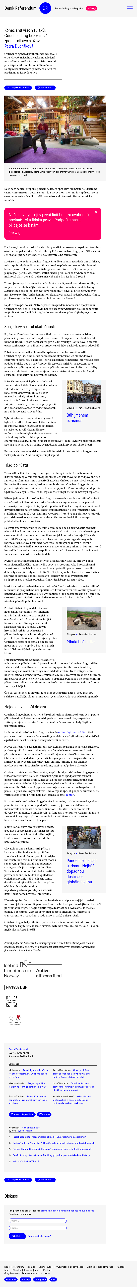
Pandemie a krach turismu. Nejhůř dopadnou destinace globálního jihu (82, 871)
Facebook (11, 1279)
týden (21, 1130)
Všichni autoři (46, 1266)
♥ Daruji (91, 8)
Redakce (31, 1266)
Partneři (47, 1270)
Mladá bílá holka (81, 642)
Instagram (40, 1279)
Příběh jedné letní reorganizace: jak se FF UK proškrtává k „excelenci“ (49, 1136)
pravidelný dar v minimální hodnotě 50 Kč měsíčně (67, 1210)
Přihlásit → (17, 1236)
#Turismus (44, 1114)
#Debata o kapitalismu (22, 1114)
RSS (53, 1279)
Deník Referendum (20, 8)
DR (45, 8)
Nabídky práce (105, 1266)
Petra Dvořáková (18, 46)
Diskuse (91, 1266)
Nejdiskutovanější (31, 1127)
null (37, 1270)
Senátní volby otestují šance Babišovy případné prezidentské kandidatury (51, 1155)
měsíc (29, 1130)
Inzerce (28, 1270)
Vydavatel (61, 1266)
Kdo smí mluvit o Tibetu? (26, 1161)
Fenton (70, 794)
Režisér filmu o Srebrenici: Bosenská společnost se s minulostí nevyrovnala (52, 1149)
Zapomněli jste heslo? (39, 1236)
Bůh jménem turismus (77, 417)
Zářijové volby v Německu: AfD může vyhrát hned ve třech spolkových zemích (54, 1143)
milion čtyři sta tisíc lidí (72, 732)
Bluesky (17, 1270)
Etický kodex (76, 1266)
